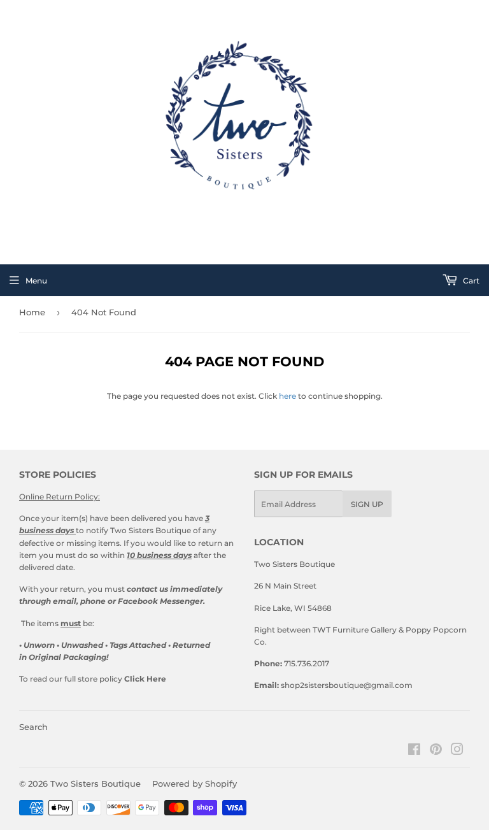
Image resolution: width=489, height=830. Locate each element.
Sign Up (367, 504)
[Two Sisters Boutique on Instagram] (457, 751)
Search (33, 727)
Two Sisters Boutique (95, 783)
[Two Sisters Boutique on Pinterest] (436, 751)
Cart (470, 280)
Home (32, 312)
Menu (36, 280)
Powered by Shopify (194, 783)
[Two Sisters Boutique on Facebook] (414, 751)
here (287, 396)
